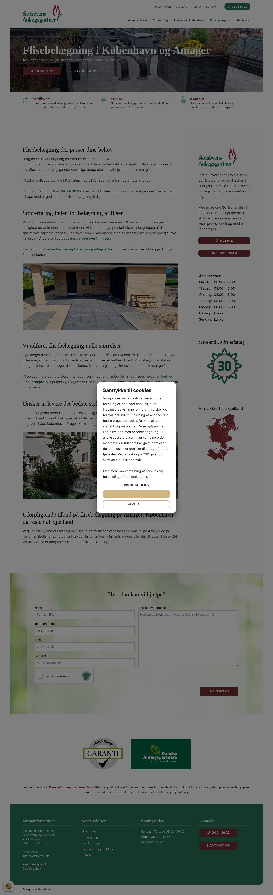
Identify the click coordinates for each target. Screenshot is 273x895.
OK (136, 494)
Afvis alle (136, 504)
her (145, 477)
